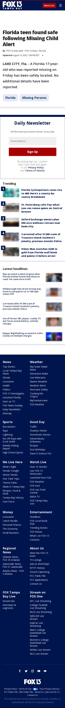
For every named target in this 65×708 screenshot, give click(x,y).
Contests (35, 539)
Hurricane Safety (39, 389)
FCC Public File (38, 575)
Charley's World (38, 430)
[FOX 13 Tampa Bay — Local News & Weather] (12, 5)
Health (6, 385)
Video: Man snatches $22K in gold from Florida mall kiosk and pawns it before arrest (39, 252)
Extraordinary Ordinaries (37, 440)
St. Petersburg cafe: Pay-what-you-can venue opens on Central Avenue (41, 208)
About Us (37, 548)
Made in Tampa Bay (13, 486)
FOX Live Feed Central (37, 491)
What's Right (9, 466)
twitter (26, 671)
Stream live (9, 601)
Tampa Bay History (13, 497)
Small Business (11, 532)
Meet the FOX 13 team (39, 554)
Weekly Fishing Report (10, 447)
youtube (39, 671)
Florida (42, 50)
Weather (36, 362)
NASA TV (35, 496)
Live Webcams (38, 377)
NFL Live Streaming (40, 601)
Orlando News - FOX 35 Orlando (11, 558)
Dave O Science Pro (40, 453)
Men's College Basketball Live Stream (38, 632)
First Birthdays (37, 449)
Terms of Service (34, 170)
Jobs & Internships (40, 563)
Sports (7, 422)
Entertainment (41, 512)
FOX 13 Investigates (13, 393)
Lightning (7, 434)
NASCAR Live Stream (37, 617)
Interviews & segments (9, 606)
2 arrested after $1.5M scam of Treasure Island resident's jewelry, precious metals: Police (41, 238)
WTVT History (37, 567)
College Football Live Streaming (38, 606)
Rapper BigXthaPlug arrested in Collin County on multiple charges (23, 334)
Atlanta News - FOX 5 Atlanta (13, 572)
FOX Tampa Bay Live (39, 502)
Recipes (34, 445)
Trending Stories (39, 527)
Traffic (33, 426)
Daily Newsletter (11, 409)
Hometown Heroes (40, 434)
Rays (5, 430)
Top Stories (9, 366)
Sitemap (7, 413)
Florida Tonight (11, 470)
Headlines (35, 516)
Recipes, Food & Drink (11, 492)
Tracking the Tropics (36, 395)
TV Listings (36, 559)
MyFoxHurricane (39, 400)
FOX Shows (36, 531)
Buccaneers (9, 426)
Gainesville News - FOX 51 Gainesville (12, 565)
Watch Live (49, 5)
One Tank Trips (11, 478)
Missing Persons (34, 98)
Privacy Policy (36, 167)
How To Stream (38, 466)
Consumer (8, 381)
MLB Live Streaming (41, 612)
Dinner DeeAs (10, 474)
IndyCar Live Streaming (36, 624)
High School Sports (13, 452)
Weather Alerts (38, 385)
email (45, 671)
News (7, 362)
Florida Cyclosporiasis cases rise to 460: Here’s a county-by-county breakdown (41, 193)
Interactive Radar (39, 373)
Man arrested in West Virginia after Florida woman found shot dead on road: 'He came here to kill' (21, 277)
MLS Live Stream (39, 653)
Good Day (37, 422)
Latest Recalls (10, 520)
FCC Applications (39, 579)
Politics (6, 389)
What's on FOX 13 (39, 535)
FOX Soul (35, 485)
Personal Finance (12, 524)
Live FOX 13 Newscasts (36, 472)
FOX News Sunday (12, 405)
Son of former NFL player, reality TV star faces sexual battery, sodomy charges (22, 321)
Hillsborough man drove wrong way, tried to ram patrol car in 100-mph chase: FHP (22, 291)
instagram (32, 671)
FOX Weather (37, 404)
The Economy (10, 528)
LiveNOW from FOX (40, 477)
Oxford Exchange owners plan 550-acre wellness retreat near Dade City (40, 223)
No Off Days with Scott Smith (12, 440)
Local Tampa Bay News (12, 372)
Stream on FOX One (38, 594)
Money (8, 512)
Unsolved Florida (12, 397)
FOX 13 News (31, 50)
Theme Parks (10, 482)
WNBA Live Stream (40, 649)
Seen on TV (9, 401)
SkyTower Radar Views (39, 368)
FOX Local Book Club (38, 522)
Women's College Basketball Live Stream (39, 642)
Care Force (8, 501)
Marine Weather (38, 381)
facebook (19, 671)
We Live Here (12, 462)
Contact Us (36, 583)
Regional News (9, 550)
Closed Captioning (39, 571)
